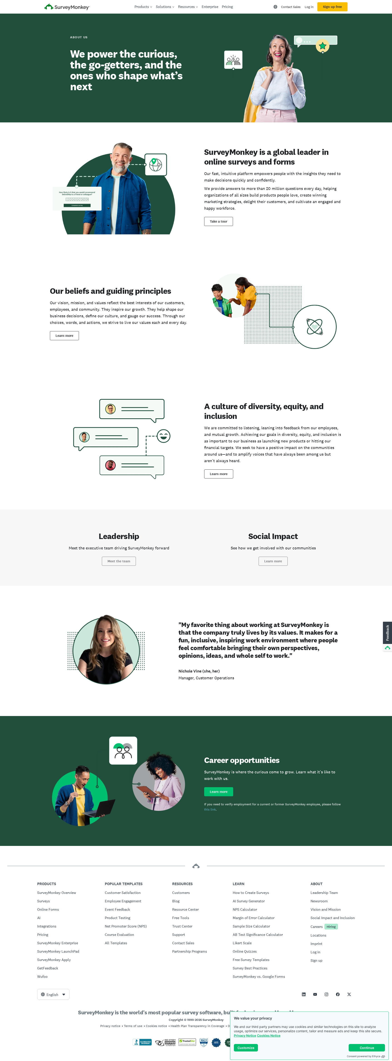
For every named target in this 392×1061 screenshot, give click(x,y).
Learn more (64, 335)
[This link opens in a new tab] (303, 994)
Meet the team (119, 561)
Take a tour (218, 221)
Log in (309, 7)
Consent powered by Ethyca (363, 1056)
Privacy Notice (245, 1035)
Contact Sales (291, 7)
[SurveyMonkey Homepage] (67, 7)
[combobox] (53, 994)
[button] (387, 637)
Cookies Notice (268, 1035)
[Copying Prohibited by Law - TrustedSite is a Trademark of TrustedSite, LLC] (187, 1045)
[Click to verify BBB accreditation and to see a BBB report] (142, 1045)
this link (210, 809)
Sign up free (332, 7)
